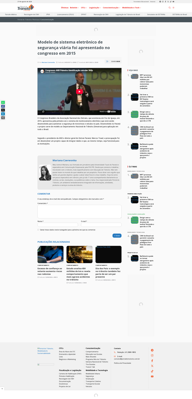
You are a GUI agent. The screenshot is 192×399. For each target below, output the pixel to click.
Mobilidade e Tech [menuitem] (130, 7)
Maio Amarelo (91, 357)
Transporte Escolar (93, 384)
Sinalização (90, 379)
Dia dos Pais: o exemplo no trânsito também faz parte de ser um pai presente (108, 272)
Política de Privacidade (122, 363)
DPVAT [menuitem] (83, 14)
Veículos (89, 386)
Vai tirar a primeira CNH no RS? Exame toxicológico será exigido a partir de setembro (147, 100)
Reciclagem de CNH (66, 379)
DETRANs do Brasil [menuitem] (179, 14)
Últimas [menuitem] (64, 7)
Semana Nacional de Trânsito (97, 362)
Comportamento (92, 352)
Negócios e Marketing (67, 359)
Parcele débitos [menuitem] (11, 14)
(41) (130, 352)
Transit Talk (90, 367)
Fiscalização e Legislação (70, 370)
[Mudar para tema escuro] (173, 7)
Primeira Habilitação (66, 376)
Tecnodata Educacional (141, 1)
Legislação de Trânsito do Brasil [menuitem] (128, 14)
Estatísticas (63, 384)
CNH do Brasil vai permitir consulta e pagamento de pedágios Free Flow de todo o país (147, 132)
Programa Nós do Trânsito (96, 359)
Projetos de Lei (64, 386)
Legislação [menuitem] (94, 7)
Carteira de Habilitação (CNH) (70, 374)
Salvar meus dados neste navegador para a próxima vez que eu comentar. (68, 230)
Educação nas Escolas (94, 354)
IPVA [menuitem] (48, 14)
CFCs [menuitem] (83, 7)
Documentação (65, 381)
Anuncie (152, 1)
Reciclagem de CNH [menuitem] (31, 14)
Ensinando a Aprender (67, 354)
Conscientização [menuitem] (110, 7)
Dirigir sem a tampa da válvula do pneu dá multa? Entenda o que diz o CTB (147, 116)
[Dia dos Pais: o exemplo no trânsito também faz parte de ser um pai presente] (109, 254)
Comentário (43, 203)
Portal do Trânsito (24, 19)
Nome (41, 221)
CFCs (61, 348)
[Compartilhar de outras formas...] (3, 117)
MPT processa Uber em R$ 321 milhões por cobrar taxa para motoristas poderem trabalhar (146, 81)
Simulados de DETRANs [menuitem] (156, 14)
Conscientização (93, 348)
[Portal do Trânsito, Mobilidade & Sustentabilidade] (46, 353)
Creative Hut (121, 396)
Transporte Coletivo (93, 381)
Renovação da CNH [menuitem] (101, 14)
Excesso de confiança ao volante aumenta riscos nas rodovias (50, 271)
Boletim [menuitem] (73, 7)
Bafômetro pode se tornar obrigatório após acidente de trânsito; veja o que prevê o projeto (146, 151)
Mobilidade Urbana (93, 374)
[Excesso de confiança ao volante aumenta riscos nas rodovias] (51, 254)
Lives (61, 357)
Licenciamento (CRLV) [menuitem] (65, 14)
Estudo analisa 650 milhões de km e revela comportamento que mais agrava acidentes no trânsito (78, 274)
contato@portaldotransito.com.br (127, 359)
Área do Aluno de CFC (67, 352)
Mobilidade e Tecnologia (97, 370)
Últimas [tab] (133, 167)
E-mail (84, 221)
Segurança (90, 376)
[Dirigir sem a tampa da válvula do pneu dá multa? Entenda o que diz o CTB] (134, 114)
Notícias (36, 19)
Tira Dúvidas (90, 364)
